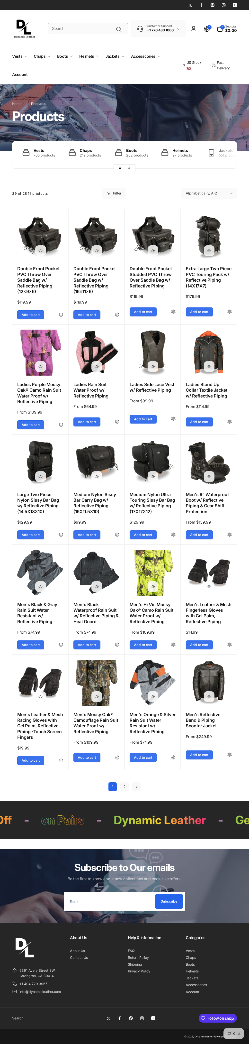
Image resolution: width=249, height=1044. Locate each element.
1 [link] (112, 786)
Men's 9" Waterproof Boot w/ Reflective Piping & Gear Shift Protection (207, 503)
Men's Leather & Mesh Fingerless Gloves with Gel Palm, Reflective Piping (208, 613)
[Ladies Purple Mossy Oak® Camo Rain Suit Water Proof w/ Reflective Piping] (40, 366)
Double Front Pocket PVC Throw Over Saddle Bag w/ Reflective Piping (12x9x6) (38, 280)
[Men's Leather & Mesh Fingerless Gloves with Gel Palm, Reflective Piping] (209, 586)
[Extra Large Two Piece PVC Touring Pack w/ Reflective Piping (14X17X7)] (209, 250)
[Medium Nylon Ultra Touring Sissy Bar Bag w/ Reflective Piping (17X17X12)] (153, 476)
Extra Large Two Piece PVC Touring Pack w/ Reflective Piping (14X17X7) (208, 277)
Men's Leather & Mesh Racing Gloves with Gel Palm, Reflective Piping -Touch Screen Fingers (40, 726)
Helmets (180, 150)
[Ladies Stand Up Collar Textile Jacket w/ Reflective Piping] (209, 366)
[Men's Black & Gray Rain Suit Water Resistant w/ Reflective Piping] (40, 586)
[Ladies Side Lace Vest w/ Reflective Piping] (153, 366)
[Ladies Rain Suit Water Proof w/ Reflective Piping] (96, 366)
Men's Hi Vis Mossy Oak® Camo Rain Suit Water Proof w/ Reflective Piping (151, 613)
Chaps (86, 150)
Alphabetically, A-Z (201, 193)
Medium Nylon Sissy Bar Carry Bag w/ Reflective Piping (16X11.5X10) (94, 503)
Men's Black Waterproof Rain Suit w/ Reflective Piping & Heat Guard (96, 613)
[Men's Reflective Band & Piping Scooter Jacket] (209, 696)
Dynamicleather (204, 1036)
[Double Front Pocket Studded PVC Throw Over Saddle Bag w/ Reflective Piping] (153, 250)
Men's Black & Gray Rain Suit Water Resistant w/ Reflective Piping (37, 613)
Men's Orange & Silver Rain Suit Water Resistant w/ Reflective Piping (153, 723)
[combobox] (88, 28)
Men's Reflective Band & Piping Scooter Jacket (203, 720)
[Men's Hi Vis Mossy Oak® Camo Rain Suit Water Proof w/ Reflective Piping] (153, 586)
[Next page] (136, 786)
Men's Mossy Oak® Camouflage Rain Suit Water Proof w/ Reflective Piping (95, 723)
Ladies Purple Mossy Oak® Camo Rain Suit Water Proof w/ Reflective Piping (39, 393)
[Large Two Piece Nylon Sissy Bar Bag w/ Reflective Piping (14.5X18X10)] (40, 476)
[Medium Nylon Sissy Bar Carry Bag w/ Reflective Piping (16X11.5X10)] (96, 476)
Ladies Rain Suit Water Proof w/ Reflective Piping (90, 390)
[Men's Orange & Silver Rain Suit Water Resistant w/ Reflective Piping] (153, 696)
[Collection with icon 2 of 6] (129, 168)
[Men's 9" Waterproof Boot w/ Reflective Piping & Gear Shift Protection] (209, 476)
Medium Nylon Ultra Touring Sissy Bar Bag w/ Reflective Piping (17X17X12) (152, 503)
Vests (39, 150)
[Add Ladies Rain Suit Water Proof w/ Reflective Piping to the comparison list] (117, 422)
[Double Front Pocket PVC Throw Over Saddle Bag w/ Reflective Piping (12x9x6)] (40, 250)
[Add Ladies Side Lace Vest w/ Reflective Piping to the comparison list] (173, 419)
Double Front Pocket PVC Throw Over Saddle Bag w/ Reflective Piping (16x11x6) (94, 280)
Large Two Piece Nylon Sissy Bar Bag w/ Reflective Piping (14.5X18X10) (38, 503)
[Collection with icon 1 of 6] (120, 168)
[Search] (118, 29)
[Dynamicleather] (24, 958)
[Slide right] (225, 154)
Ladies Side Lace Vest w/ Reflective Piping (152, 387)
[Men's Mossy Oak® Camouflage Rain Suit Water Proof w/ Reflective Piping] (96, 696)
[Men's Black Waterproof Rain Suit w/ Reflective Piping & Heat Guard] (96, 586)
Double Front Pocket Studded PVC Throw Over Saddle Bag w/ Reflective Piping (151, 277)
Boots (131, 150)
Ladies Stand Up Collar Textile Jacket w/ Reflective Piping (206, 390)
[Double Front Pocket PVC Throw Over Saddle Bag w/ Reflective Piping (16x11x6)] (96, 250)
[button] (227, 28)
